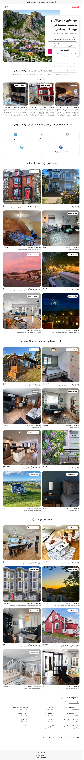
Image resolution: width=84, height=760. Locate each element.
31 (67, 70)
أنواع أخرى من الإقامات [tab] (74, 702)
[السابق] (44, 79)
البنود (38, 757)
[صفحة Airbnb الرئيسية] (75, 6)
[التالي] (38, 79)
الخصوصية (43, 757)
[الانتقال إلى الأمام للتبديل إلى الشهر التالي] (55, 50)
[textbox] (70, 46)
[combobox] (62, 40)
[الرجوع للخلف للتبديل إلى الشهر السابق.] (73, 50)
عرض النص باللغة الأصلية (33, 2)
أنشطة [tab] (64, 702)
